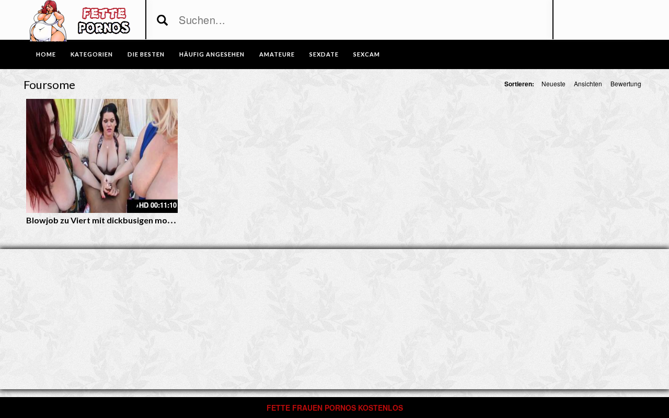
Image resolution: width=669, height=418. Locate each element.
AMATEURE (277, 54)
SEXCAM (366, 54)
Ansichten (588, 83)
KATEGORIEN (92, 54)
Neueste (553, 83)
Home (46, 54)
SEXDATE (324, 54)
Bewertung (625, 83)
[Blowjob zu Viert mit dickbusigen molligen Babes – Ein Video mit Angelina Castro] (102, 156)
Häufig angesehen (212, 54)
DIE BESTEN (146, 54)
